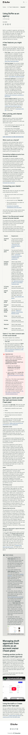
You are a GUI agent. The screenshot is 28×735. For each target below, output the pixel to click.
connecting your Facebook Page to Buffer (16, 246)
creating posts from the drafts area (11, 717)
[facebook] (6, 24)
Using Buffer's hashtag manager (16, 76)
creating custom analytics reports (13, 106)
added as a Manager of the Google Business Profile (17, 312)
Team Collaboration (14, 7)
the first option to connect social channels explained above (14, 392)
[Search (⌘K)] (24, 2)
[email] (10, 24)
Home (4, 7)
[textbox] (14, 373)
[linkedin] (8, 24)
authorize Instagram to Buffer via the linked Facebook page (17, 282)
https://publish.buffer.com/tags (15, 597)
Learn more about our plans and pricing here (13, 136)
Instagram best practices (9, 182)
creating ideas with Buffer (15, 715)
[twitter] (3, 24)
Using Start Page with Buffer (12, 61)
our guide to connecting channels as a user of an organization (14, 349)
